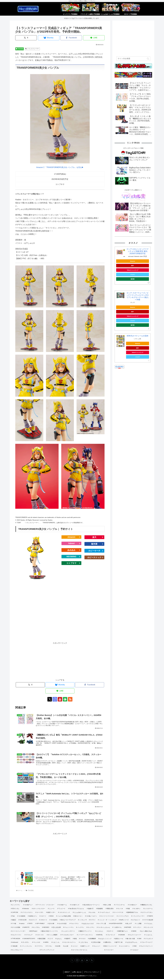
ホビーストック (94, 557)
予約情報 (20, 49)
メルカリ (132, 274)
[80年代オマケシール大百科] (120, 341)
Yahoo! (71, 543)
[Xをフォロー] (49, 699)
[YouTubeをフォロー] (60, 699)
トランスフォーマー (33, 49)
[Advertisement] (60, 612)
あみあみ (71, 550)
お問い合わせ (77, 972)
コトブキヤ (71, 563)
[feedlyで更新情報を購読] (65, 699)
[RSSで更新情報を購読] (70, 699)
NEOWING (71, 556)
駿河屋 (94, 544)
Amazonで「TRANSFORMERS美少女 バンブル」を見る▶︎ (60, 167)
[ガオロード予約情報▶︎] (131, 8)
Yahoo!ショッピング (132, 270)
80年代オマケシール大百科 (137, 336)
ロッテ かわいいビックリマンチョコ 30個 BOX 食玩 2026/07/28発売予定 (137, 251)
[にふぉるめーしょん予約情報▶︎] (111, 8)
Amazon (71, 537)
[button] (148, 58)
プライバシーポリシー (92, 972)
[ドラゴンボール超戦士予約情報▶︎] (90, 8)
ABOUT (67, 972)
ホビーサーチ (94, 551)
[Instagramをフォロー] (55, 699)
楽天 (94, 537)
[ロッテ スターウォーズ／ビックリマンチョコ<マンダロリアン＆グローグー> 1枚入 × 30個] (120, 295)
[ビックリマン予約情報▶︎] (70, 8)
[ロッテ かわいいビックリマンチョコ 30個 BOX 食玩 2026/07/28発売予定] (120, 252)
